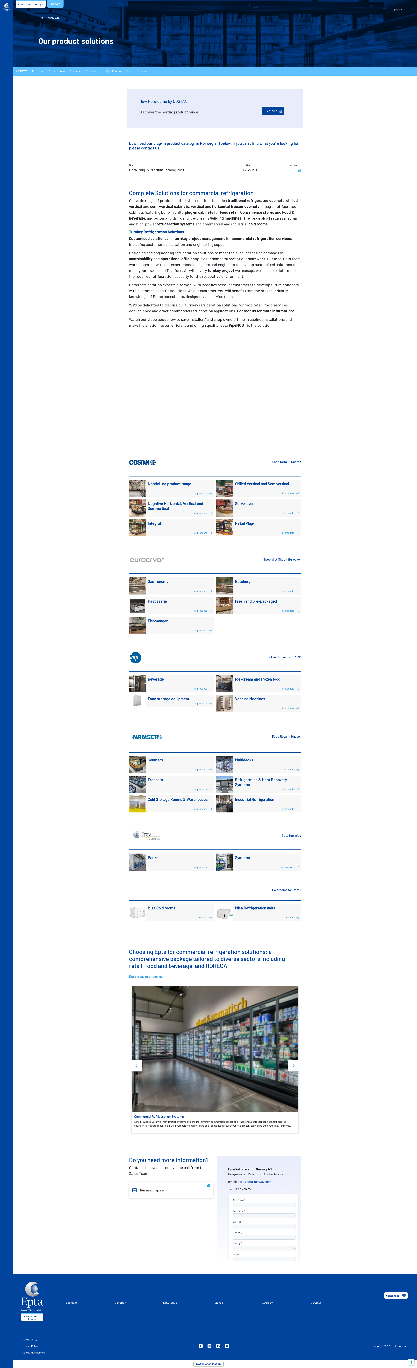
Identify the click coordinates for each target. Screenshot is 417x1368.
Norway (55, 3)
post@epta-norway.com (254, 1181)
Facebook (201, 1346)
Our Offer (120, 1302)
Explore (271, 110)
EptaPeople (113, 71)
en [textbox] (396, 10)
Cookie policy (29, 1339)
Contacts (143, 71)
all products (201, 493)
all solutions (288, 867)
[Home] (6, 7)
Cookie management (33, 1352)
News (129, 71)
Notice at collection (208, 1364)
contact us (150, 148)
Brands (219, 1302)
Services (75, 71)
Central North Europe (30, 4)
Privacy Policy (30, 1345)
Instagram (209, 1346)
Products (38, 71)
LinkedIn (218, 1346)
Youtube (227, 1346)
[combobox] (402, 10)
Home (41, 18)
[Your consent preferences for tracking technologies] (411, 1362)
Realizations (93, 71)
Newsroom (267, 1302)
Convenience (57, 71)
